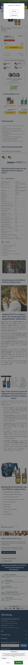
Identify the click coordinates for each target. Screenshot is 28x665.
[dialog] (14, 332)
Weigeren (4, 658)
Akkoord (19, 662)
